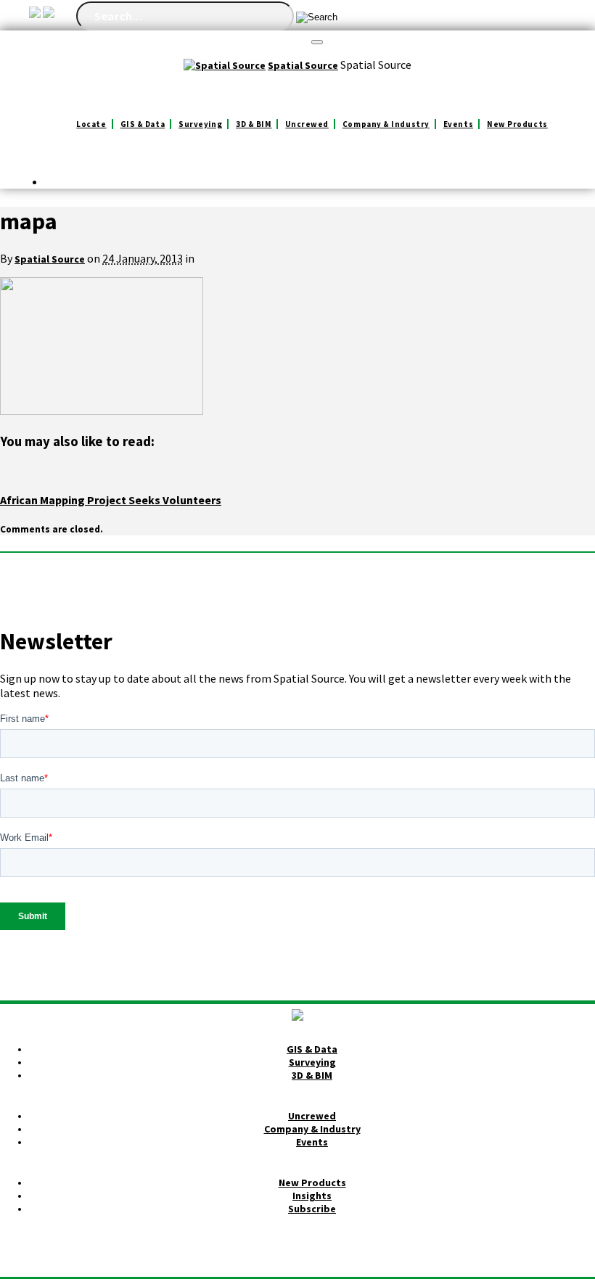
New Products (517, 124)
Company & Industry (386, 124)
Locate (91, 124)
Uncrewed (306, 124)
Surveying (200, 124)
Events (458, 124)
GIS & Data (142, 124)
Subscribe (312, 1208)
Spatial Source (50, 259)
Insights (312, 1195)
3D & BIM (253, 124)
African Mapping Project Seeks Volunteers (110, 500)
